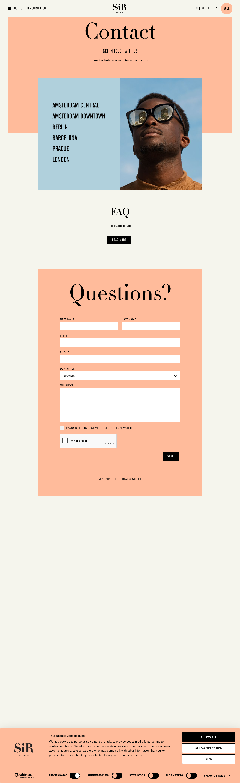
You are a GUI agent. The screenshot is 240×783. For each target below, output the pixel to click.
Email (64, 335)
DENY (209, 759)
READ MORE (119, 240)
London (61, 160)
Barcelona (64, 138)
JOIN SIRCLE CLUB (36, 8)
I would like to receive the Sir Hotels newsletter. (101, 427)
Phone (64, 352)
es (216, 8)
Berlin (60, 127)
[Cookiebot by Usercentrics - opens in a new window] (24, 776)
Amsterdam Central (75, 105)
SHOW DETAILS (214, 775)
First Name (67, 319)
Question (66, 385)
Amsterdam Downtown (78, 116)
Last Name (129, 319)
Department (68, 368)
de (209, 8)
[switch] (117, 776)
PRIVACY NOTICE (131, 479)
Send (170, 456)
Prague (60, 149)
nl (203, 8)
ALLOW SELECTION (208, 748)
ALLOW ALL (209, 737)
